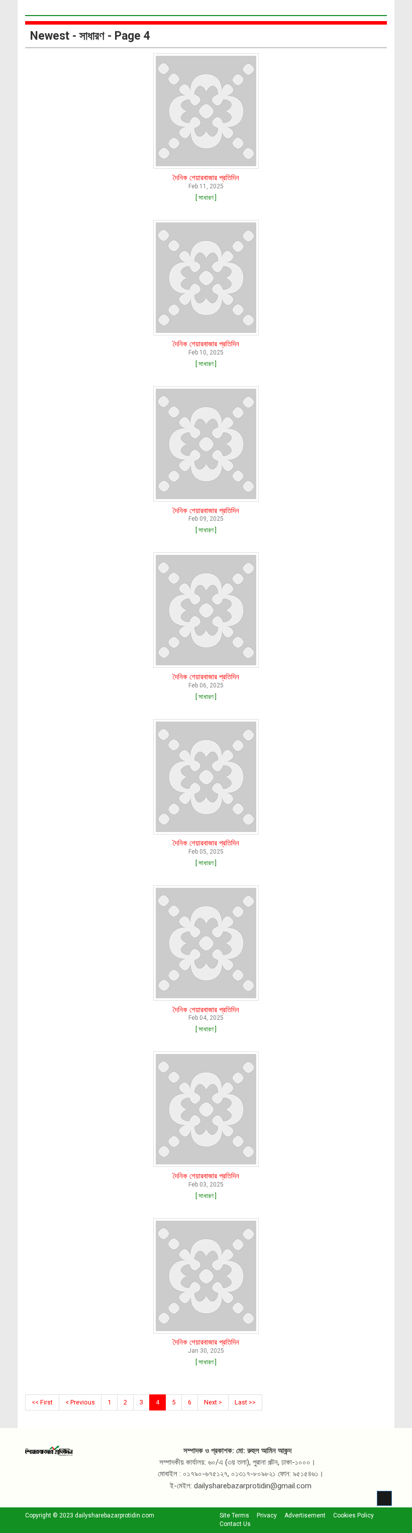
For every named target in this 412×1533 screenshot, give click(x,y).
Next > (213, 1402)
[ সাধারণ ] (206, 197)
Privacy (267, 1515)
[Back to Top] (384, 1498)
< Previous (80, 1402)
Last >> (245, 1402)
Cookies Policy (353, 1515)
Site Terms (234, 1515)
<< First (42, 1402)
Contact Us (235, 1524)
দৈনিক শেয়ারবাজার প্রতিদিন (206, 177)
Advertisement (305, 1515)
